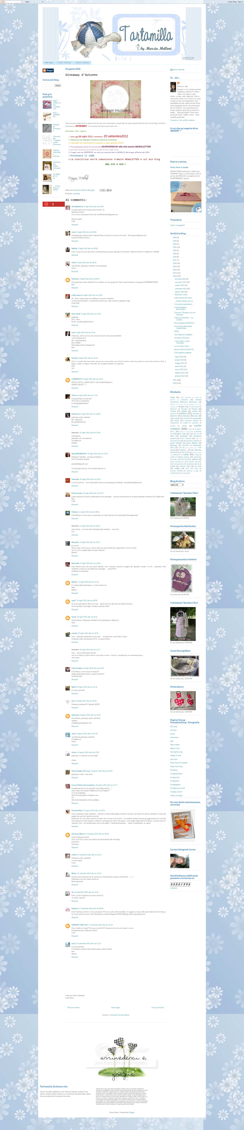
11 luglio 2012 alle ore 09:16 (90, 526)
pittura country (183, 457)
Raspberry (174, 770)
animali (194, 411)
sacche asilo (185, 466)
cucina (184, 426)
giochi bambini (175, 443)
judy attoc (174, 759)
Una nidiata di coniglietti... (183, 335)
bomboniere (185, 416)
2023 (175, 241)
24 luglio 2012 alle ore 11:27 (90, 650)
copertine (195, 423)
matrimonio (176, 454)
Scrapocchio (174, 777)
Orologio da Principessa (57, 128)
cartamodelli (197, 418)
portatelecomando (193, 464)
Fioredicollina (77, 811)
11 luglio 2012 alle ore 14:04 (90, 563)
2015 (175, 266)
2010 (175, 383)
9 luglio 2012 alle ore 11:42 (85, 332)
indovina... (183, 450)
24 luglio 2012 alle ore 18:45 (93, 668)
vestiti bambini (175, 473)
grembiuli (185, 445)
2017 (175, 260)
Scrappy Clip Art (176, 792)
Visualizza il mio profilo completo (182, 120)
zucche (185, 473)
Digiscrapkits (175, 745)
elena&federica (77, 206)
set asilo (198, 466)
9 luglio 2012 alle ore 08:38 (88, 248)
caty (73, 332)
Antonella (75, 479)
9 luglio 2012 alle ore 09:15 (86, 262)
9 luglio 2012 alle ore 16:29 (93, 379)
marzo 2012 (179, 369)
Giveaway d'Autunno (181, 338)
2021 (175, 247)
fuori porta (173, 441)
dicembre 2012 (180, 279)
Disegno (181, 407)
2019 (175, 254)
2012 (175, 276)
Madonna (173, 409)
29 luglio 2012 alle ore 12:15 (87, 687)
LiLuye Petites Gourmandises (83, 785)
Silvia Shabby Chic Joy (81, 771)
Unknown (75, 279)
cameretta (186, 418)
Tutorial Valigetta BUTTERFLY (180, 308)
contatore (173, 888)
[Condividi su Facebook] (108, 190)
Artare (172, 734)
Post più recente (73, 1007)
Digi (171, 741)
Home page (49, 63)
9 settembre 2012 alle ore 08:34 (97, 834)
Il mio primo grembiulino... (183, 304)
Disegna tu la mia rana (178, 404)
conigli (185, 423)
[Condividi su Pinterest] (110, 190)
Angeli (172, 397)
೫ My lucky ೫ (77, 295)
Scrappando (174, 781)
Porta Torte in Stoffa (179, 167)
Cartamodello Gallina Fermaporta (56, 166)
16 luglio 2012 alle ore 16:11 (87, 617)
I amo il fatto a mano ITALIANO (182, 342)
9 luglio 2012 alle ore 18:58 (90, 414)
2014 (175, 270)
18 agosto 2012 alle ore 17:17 (106, 785)
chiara (74, 752)
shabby (177, 468)
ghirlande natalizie (192, 441)
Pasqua (194, 409)
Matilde (74, 248)
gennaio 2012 (180, 376)
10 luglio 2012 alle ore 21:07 (93, 493)
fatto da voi (194, 434)
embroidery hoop (179, 434)
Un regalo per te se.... (56, 176)
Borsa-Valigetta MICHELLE (184, 323)
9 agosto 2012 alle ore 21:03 (87, 734)
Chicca (74, 395)
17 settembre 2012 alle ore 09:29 (91, 908)
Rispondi (75, 225)
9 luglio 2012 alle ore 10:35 (92, 295)
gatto (182, 441)
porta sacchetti (175, 461)
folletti (197, 438)
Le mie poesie (194, 406)
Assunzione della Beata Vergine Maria (183, 327)
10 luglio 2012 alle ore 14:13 (97, 454)
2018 (175, 257)
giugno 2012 (179, 360)
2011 (175, 380)
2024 (175, 238)
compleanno (174, 423)
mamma (187, 452)
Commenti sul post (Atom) (119, 1015)
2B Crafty (173, 726)
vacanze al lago (192, 471)
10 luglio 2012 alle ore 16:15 (90, 479)
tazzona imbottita (176, 471)
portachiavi (180, 464)
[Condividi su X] (105, 190)
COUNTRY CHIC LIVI (80, 925)
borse (196, 416)
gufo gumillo (189, 447)
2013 (175, 273)
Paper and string (176, 766)
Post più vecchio (158, 1007)
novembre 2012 (181, 282)
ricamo (172, 466)
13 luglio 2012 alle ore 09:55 (87, 601)
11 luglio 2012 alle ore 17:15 (88, 582)
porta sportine (189, 461)
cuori (190, 429)
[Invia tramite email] (101, 190)
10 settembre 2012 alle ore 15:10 (89, 855)
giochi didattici (192, 443)
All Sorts (173, 730)
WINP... (177, 331)
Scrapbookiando (176, 774)
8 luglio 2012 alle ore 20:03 (94, 206)
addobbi (184, 411)
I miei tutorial (64, 63)
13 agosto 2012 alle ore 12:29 (88, 752)
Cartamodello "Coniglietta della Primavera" (56, 141)
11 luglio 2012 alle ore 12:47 (89, 542)
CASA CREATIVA (185, 397)
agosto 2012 (180, 292)
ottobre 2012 (180, 285)
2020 (175, 250)
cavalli (176, 421)
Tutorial (173, 411)
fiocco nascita (185, 438)
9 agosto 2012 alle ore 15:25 (90, 715)
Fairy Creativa (77, 668)
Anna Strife (76, 314)
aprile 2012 (179, 366)
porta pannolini (178, 459)
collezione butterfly (191, 420)
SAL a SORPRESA (56, 115)
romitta (74, 633)
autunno (173, 413)
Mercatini (184, 409)
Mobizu (74, 582)
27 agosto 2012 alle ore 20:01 (94, 811)
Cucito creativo (82, 63)
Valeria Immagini (176, 795)
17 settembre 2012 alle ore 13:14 (100, 925)
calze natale (174, 418)
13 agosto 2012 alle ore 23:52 (101, 771)
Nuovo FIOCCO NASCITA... (184, 349)
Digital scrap (174, 748)
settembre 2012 (181, 289)
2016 (175, 263)
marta (74, 262)
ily (72, 892)
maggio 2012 (180, 363)
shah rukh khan (192, 468)
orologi (196, 454)
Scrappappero (175, 785)
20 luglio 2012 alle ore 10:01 (88, 633)
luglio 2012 (179, 357)
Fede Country (77, 493)
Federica (75, 512)
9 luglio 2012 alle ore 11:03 (91, 314)
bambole (196, 413)
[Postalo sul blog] (103, 190)
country (172, 426)
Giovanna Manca (78, 834)
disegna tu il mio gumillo (186, 431)
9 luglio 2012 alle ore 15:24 (88, 358)
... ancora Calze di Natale (56, 188)
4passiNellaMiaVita (79, 454)
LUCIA (74, 855)
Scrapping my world (177, 788)
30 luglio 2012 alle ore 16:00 (86, 701)
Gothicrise (76, 414)
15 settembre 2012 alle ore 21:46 (86, 892)
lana (192, 450)
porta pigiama (192, 459)
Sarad (74, 617)
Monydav (75, 542)
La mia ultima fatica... (182, 346)
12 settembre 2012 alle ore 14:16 (89, 873)
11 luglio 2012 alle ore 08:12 (89, 512)
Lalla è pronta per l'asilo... (183, 298)
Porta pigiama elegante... (183, 353)
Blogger (131, 1112)
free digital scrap (176, 752)
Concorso (184, 400)
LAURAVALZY (77, 379)
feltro (172, 436)
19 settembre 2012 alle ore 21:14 (89, 943)
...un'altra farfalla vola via (183, 301)
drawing (198, 431)
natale (186, 454)
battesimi (173, 416)
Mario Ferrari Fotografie (178, 763)
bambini (182, 413)
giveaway (76, 194)
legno (180, 452)
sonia (74, 734)
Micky (74, 873)
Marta (74, 687)
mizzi (74, 943)
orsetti (172, 457)
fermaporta (184, 436)
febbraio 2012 (180, 373)
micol (74, 232)
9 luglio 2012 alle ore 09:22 (89, 279)
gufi (180, 447)
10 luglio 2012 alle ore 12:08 (90, 433)
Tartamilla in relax (180, 295)
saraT (74, 601)
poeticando (197, 457)
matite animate (197, 452)
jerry (73, 701)
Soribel (74, 358)
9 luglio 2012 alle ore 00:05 (86, 232)
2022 (175, 244)
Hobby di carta (175, 756)
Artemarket (174, 737)
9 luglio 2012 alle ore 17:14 (87, 395)
